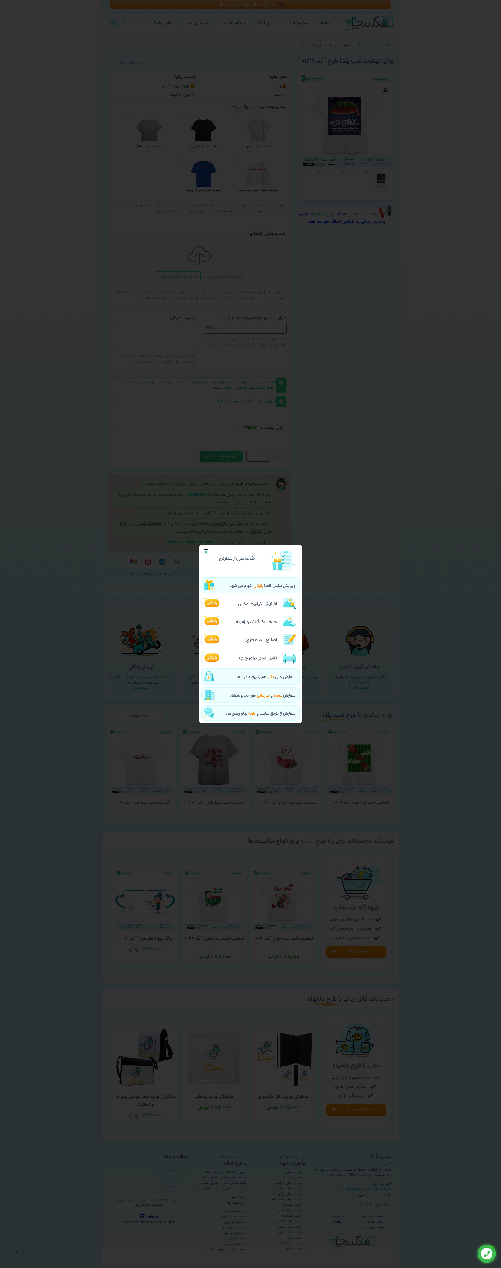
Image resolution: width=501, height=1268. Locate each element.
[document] (250, 634)
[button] (206, 552)
